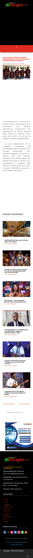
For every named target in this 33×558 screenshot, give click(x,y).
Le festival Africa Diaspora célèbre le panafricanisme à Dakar (14, 392)
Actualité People (7, 507)
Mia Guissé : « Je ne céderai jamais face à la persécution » (15, 301)
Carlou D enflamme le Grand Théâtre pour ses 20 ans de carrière (15, 362)
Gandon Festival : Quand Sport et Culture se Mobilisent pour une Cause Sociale (15, 271)
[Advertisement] (16, 27)
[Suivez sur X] (8, 532)
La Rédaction (8, 63)
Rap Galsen (6, 512)
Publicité (5, 521)
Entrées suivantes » (25, 404)
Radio (5, 519)
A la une (5, 502)
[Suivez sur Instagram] (11, 532)
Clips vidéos (6, 509)
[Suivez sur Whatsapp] (22, 532)
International (6, 514)
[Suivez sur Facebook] (4, 532)
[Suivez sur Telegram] (15, 532)
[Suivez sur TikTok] (18, 532)
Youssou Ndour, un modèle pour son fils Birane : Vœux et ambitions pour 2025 (16, 331)
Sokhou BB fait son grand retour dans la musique (16, 241)
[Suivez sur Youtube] (25, 532)
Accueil (5, 500)
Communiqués (7, 516)
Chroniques (21, 63)
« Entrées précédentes (9, 404)
